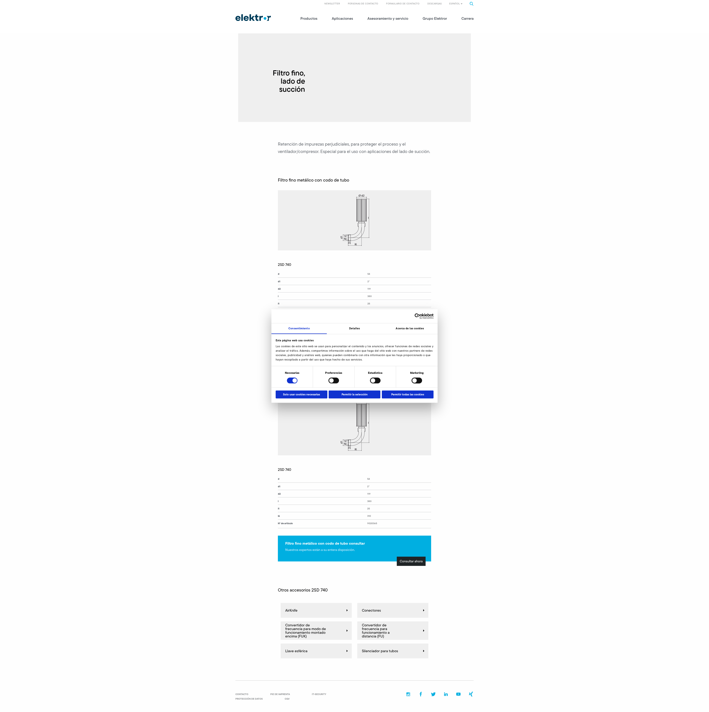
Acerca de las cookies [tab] (410, 328)
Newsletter (332, 3)
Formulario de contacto (402, 3)
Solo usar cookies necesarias (301, 394)
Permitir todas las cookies (407, 394)
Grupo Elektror (435, 18)
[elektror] (253, 17)
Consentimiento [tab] (299, 328)
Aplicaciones (342, 18)
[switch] (333, 380)
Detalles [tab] (354, 328)
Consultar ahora (411, 561)
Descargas (434, 3)
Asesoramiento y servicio (387, 18)
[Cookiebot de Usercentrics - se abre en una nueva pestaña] (417, 316)
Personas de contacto (363, 3)
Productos (308, 18)
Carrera (467, 18)
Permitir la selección (355, 394)
